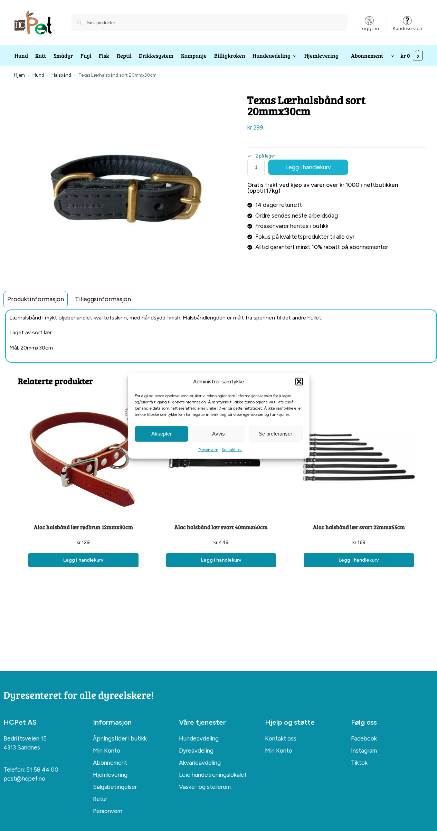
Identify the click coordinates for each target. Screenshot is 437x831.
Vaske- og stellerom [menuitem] (205, 786)
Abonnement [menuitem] (110, 762)
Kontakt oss (232, 449)
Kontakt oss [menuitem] (280, 738)
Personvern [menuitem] (107, 811)
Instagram (364, 750)
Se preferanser (275, 434)
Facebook (364, 738)
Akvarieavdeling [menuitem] (200, 762)
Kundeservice (407, 28)
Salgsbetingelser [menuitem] (115, 786)
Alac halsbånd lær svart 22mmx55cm (359, 527)
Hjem (19, 75)
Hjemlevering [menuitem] (110, 774)
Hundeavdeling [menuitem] (199, 738)
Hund (38, 75)
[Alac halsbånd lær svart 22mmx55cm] (358, 457)
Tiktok (359, 762)
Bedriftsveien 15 (25, 738)
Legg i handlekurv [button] (83, 560)
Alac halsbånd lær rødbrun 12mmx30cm (83, 527)
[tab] (35, 299)
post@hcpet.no (24, 778)
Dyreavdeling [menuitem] (196, 750)
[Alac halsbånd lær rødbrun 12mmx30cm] (83, 457)
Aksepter (161, 434)
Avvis (218, 434)
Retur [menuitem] (100, 798)
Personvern (208, 449)
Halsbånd (61, 75)
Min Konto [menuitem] (106, 750)
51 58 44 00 (42, 769)
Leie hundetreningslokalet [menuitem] (213, 774)
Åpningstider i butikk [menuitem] (120, 738)
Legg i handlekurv (308, 167)
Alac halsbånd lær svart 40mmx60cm (221, 527)
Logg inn (369, 28)
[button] (299, 381)
